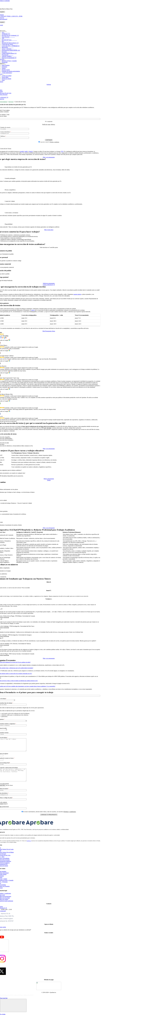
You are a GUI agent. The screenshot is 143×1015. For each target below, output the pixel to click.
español (22, 151)
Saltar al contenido (5, 0)
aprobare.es (29, 840)
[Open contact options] (13, 1005)
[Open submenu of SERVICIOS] (6, 31)
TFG (62, 151)
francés (31, 151)
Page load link (3, 998)
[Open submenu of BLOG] (2, 74)
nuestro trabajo (77, 294)
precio (33, 310)
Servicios (11, 101)
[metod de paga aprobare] (48, 989)
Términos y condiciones (54, 142)
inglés (26, 151)
